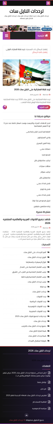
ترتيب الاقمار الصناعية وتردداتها (33, 277)
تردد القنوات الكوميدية (37, 306)
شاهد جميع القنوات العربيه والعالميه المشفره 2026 (26, 221)
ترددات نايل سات (40, 321)
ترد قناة (43, 286)
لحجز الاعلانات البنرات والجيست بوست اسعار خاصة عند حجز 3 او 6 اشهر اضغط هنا (27, 124)
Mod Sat (45, 228)
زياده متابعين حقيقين (42, 206)
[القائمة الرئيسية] (6, 35)
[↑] (26, 415)
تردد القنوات (41, 296)
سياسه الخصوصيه (39, 408)
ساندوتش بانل (44, 177)
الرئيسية (41, 35)
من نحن (43, 389)
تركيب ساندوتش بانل (42, 160)
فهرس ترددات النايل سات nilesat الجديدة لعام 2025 (26, 395)
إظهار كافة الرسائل (39, 52)
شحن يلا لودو (45, 189)
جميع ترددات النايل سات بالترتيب (33, 326)
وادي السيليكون (44, 137)
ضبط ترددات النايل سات (37, 336)
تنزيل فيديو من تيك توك (41, 200)
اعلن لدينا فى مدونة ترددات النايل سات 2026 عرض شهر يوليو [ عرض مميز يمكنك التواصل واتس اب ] (26, 374)
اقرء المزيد (43, 107)
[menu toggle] (48, 3)
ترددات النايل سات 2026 (41, 360)
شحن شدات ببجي (43, 183)
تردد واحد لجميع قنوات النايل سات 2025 (30, 316)
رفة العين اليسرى (43, 143)
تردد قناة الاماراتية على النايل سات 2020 (32, 89)
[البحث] (5, 3)
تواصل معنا (42, 382)
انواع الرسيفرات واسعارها (36, 262)
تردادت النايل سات (39, 291)
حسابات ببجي (45, 149)
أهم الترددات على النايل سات (35, 252)
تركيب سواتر (45, 172)
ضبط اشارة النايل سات (37, 331)
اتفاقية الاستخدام (40, 402)
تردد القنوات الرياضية (38, 301)
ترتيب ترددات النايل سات (37, 282)
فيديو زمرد (46, 154)
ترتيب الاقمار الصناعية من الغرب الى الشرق (29, 272)
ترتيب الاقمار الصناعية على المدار (33, 267)
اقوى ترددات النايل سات (37, 257)
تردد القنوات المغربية (37, 311)
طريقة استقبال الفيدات (37, 341)
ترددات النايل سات (16, 420)
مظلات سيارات (44, 166)
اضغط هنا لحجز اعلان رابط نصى (38, 131)
